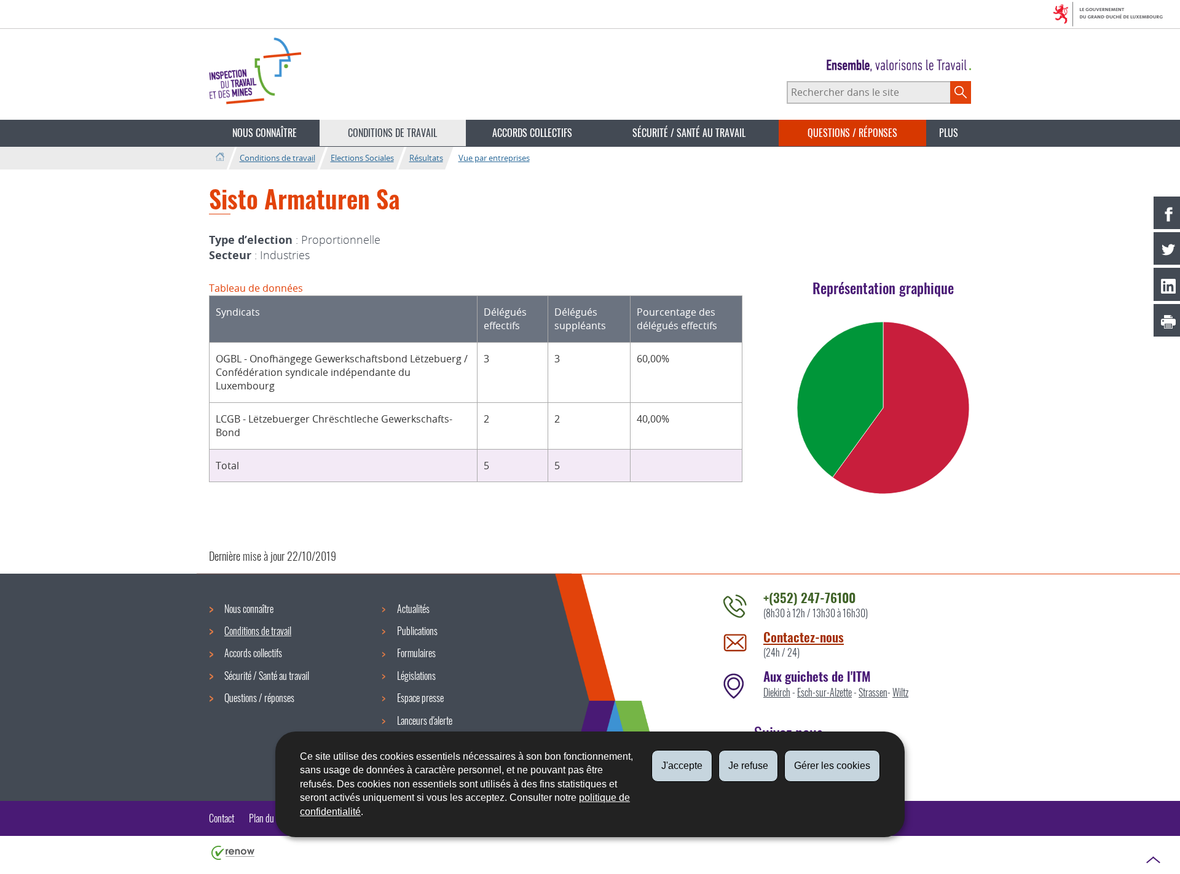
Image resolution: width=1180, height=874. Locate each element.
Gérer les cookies (832, 765)
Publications (417, 630)
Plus (948, 132)
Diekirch (776, 692)
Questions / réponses (852, 132)
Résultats (426, 157)
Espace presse (420, 697)
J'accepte (681, 765)
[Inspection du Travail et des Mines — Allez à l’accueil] (255, 70)
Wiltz (900, 692)
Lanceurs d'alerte (424, 720)
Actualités (413, 608)
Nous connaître (264, 132)
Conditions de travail (392, 132)
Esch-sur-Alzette (824, 692)
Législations (416, 675)
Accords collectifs (532, 132)
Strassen (873, 692)
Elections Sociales (362, 157)
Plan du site (268, 818)
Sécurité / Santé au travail (688, 132)
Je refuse (748, 765)
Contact (221, 818)
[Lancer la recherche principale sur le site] (960, 92)
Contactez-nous (803, 636)
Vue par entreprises (494, 157)
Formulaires (416, 653)
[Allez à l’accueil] (219, 158)
